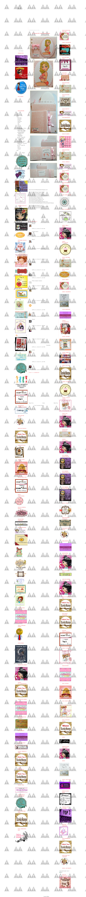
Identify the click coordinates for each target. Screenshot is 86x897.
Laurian (33, 349)
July (18, 123)
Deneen (33, 319)
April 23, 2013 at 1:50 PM (38, 361)
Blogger (23, 152)
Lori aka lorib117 (35, 231)
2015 (18, 114)
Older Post (56, 403)
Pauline (33, 272)
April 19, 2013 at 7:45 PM (38, 325)
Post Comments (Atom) (39, 405)
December (20, 117)
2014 (18, 115)
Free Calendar (21, 50)
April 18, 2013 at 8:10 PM (38, 248)
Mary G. (33, 239)
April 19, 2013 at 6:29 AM (38, 300)
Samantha (48, 345)
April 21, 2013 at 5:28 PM (38, 346)
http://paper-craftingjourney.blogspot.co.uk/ (37, 207)
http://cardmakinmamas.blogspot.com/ (36, 199)
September (20, 121)
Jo (32, 364)
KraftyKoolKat (34, 288)
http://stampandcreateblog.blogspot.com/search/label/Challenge (41, 202)
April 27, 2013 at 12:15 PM (39, 369)
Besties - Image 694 (21, 137)
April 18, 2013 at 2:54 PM (38, 236)
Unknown (34, 303)
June (19, 124)
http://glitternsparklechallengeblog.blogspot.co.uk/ (38, 206)
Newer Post (31, 403)
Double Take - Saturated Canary (22, 144)
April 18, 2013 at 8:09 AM (38, 228)
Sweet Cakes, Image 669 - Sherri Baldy (21, 131)
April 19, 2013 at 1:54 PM (38, 309)
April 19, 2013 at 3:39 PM (38, 316)
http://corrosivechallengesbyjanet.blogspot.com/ (38, 189)
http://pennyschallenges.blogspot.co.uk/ (36, 192)
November (20, 119)
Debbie (33, 312)
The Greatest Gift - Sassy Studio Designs (21, 139)
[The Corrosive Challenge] (22, 65)
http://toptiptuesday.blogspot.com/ (35, 205)
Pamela (33, 262)
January (19, 149)
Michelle (33, 223)
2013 (18, 116)
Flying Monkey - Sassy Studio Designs (21, 129)
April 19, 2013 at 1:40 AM (38, 277)
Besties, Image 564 (21, 145)
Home (43, 403)
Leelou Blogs (46, 896)
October (19, 120)
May (18, 125)
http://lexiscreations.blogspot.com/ (35, 196)
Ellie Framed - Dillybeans (20, 135)
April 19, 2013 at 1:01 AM (38, 269)
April (19, 127)
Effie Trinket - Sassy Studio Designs (21, 142)
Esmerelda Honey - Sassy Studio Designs (21, 133)
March (19, 146)
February (19, 147)
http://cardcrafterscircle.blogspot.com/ (36, 194)
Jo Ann (33, 328)
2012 (18, 150)
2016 (18, 113)
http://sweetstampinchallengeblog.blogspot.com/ (38, 201)
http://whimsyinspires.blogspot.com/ (36, 198)
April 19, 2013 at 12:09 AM (39, 259)
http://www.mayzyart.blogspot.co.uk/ (36, 193)
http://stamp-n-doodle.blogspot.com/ (36, 200)
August (19, 122)
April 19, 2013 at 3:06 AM (38, 285)
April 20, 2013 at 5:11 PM (38, 339)
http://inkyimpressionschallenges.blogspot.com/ (38, 195)
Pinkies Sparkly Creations (37, 280)
